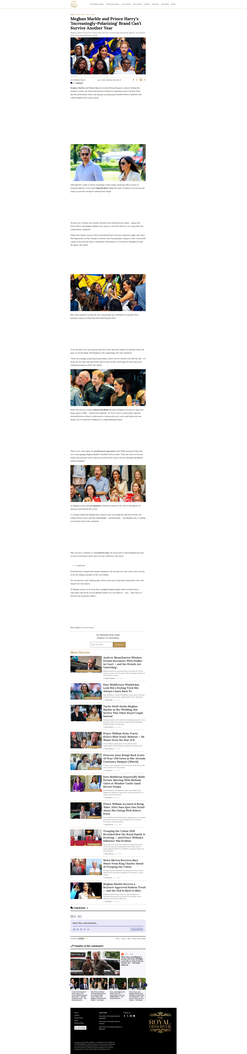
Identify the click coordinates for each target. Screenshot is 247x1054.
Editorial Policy (79, 1023)
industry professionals (106, 94)
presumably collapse (120, 238)
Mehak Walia (108, 700)
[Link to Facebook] (124, 1016)
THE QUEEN (165, 4)
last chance (104, 226)
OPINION (147, 4)
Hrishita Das (108, 770)
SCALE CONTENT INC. (109, 1042)
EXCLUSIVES (126, 4)
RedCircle (81, 565)
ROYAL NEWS (137, 4)
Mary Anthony (109, 727)
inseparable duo (108, 315)
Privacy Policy (78, 1018)
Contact (76, 1015)
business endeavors (78, 318)
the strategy (93, 349)
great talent (93, 98)
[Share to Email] (144, 80)
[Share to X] (136, 80)
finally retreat (86, 235)
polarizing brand (94, 358)
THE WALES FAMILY (112, 4)
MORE (173, 4)
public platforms (118, 185)
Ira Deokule (108, 797)
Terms (76, 1020)
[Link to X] (128, 1016)
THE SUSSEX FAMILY (97, 4)
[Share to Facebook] (133, 80)
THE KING (155, 4)
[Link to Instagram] (131, 1016)
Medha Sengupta (110, 678)
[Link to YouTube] (134, 1016)
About (76, 1013)
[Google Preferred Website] (80, 1029)
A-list (135, 571)
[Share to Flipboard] (140, 80)
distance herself (77, 509)
